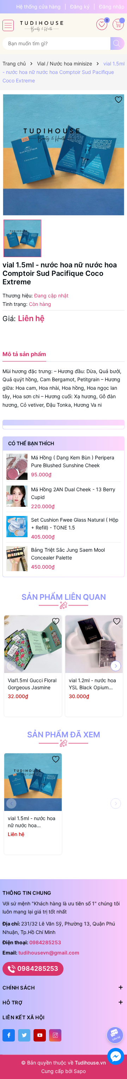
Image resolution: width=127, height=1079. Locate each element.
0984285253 (45, 942)
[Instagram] (55, 1035)
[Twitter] (24, 1035)
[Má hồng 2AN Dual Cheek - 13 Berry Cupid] (17, 496)
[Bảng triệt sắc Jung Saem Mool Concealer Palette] (17, 558)
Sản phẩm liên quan (64, 597)
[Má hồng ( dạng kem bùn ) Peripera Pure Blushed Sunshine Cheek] (17, 467)
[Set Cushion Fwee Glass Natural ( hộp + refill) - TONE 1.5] (17, 526)
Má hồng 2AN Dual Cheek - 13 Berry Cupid (73, 493)
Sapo (80, 1071)
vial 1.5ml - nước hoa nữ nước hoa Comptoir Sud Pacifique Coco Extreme (31, 822)
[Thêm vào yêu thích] (118, 99)
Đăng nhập (112, 7)
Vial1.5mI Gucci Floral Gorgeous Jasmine (32, 683)
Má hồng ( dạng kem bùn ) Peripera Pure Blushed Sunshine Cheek (72, 461)
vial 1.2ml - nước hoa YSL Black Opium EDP (92, 684)
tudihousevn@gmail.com (48, 953)
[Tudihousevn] (41, 24)
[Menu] (8, 25)
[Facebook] (8, 1035)
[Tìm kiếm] (117, 43)
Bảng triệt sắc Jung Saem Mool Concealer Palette (68, 554)
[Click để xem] (63, 155)
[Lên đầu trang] (116, 1016)
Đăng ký (80, 7)
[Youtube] (40, 1035)
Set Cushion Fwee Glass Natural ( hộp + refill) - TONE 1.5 (75, 523)
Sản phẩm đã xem (63, 734)
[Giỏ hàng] (118, 24)
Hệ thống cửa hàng (38, 7)
